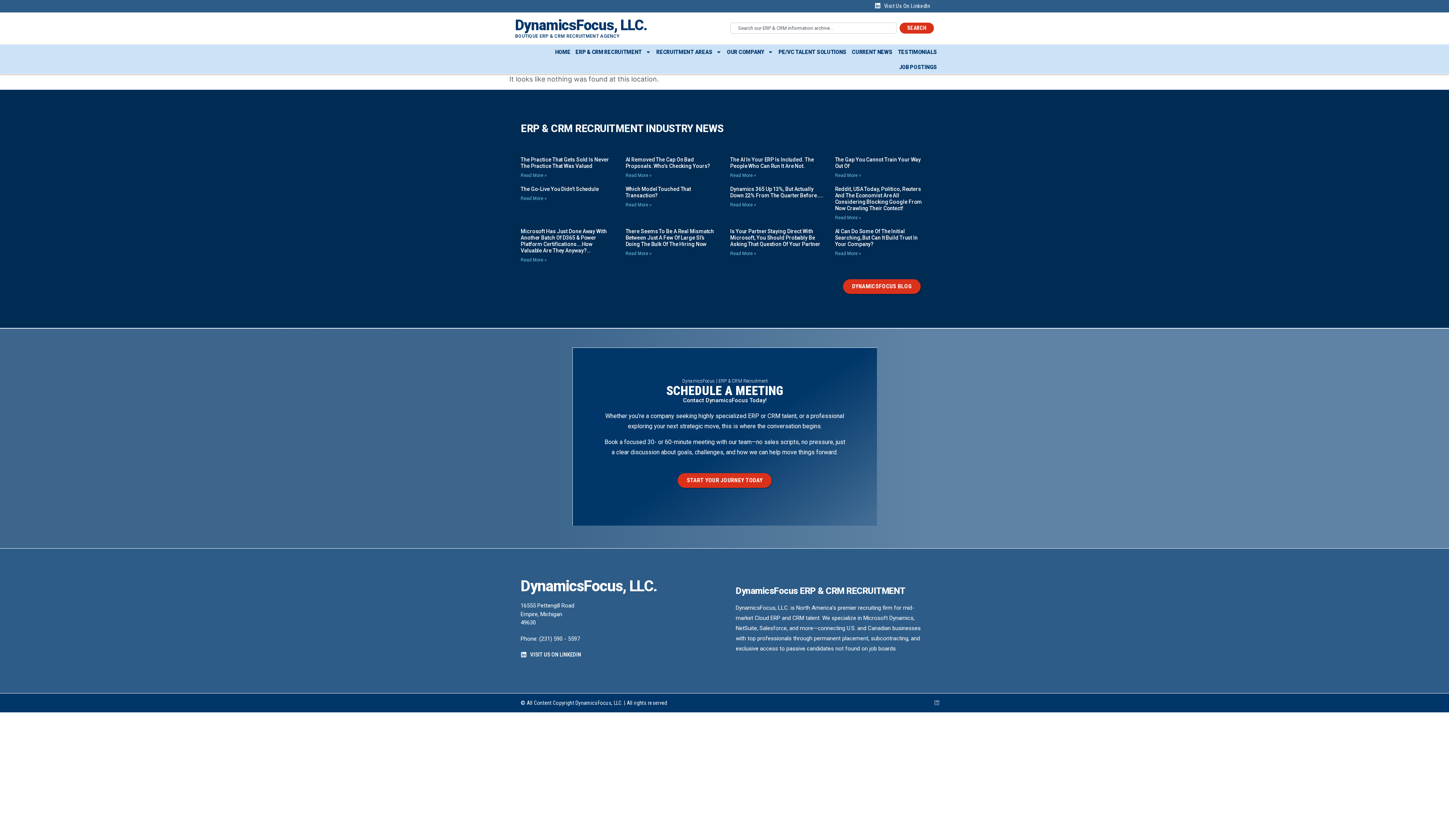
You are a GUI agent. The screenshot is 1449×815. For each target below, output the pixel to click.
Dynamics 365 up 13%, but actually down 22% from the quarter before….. (777, 192)
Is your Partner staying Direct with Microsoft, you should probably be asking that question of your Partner (775, 237)
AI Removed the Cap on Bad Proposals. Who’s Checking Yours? (668, 163)
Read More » (534, 175)
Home (563, 52)
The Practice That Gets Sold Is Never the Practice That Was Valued (565, 163)
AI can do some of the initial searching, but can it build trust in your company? (876, 237)
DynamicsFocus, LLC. (581, 25)
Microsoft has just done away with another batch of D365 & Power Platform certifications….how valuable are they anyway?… (564, 241)
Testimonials (917, 52)
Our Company (745, 52)
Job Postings (918, 67)
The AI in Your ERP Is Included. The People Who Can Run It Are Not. (772, 163)
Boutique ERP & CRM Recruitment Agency (567, 36)
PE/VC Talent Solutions (812, 52)
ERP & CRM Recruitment (608, 52)
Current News (872, 52)
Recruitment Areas (684, 52)
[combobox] (813, 28)
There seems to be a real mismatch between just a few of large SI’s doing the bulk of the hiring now (670, 237)
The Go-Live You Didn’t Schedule (560, 189)
